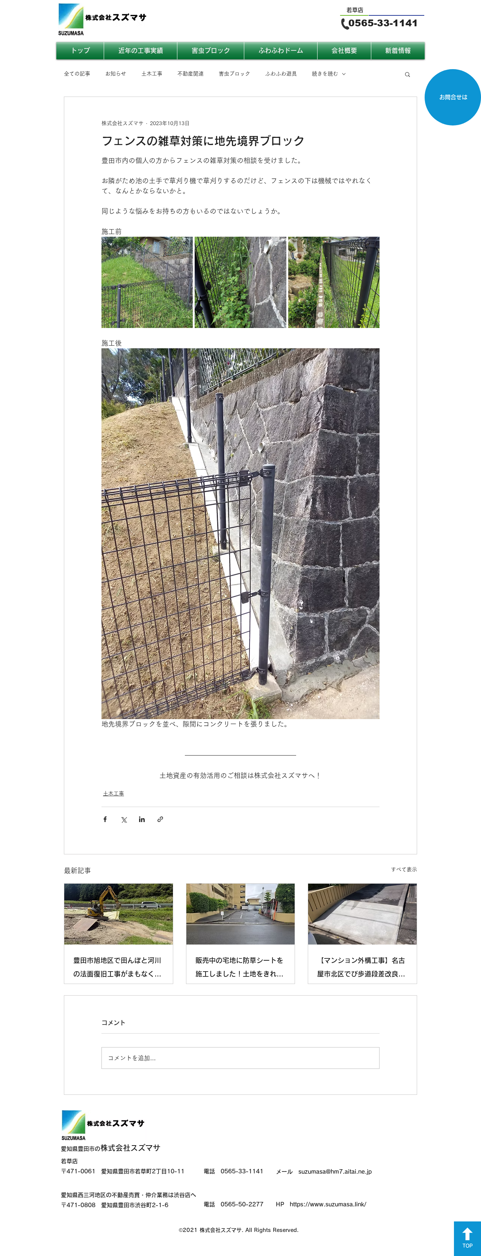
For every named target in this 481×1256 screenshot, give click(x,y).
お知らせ (115, 73)
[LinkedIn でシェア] (141, 819)
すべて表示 (404, 869)
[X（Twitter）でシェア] (123, 819)
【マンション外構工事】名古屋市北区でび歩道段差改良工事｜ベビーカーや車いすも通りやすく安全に (361, 969)
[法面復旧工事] (118, 914)
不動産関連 (190, 73)
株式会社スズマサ (110, 1148)
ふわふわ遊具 (281, 73)
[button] (407, 74)
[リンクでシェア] (160, 819)
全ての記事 (77, 73)
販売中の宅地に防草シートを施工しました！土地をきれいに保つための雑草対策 (239, 969)
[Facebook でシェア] (105, 819)
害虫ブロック (234, 73)
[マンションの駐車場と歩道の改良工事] (240, 914)
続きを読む (325, 73)
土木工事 (151, 73)
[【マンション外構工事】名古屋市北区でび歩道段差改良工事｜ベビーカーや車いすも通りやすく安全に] (362, 914)
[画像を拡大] (147, 282)
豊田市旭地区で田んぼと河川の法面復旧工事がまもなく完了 (117, 969)
